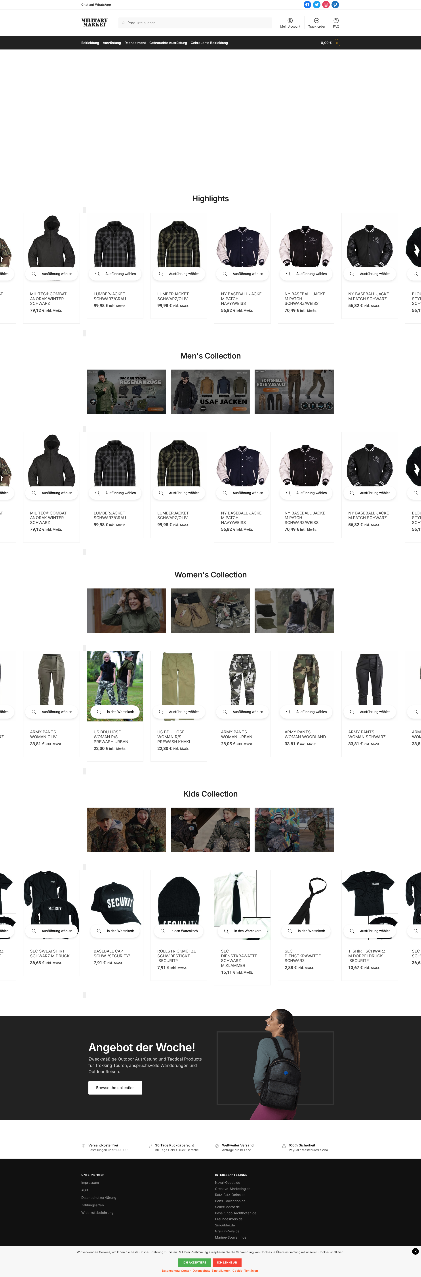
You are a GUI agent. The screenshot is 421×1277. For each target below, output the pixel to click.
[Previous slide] (84, 210)
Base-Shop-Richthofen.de (235, 1213)
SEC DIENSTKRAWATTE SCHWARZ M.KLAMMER (239, 958)
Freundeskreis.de (229, 1219)
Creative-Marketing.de (233, 1189)
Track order (316, 26)
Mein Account (290, 26)
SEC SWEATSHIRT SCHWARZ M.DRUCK (50, 953)
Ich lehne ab (227, 1262)
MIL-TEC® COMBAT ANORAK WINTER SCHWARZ (48, 518)
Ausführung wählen (57, 274)
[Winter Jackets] (294, 610)
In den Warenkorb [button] (120, 712)
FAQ (336, 26)
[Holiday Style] (210, 610)
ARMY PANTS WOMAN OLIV (43, 734)
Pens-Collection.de (230, 1201)
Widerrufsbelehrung (97, 1213)
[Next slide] (84, 333)
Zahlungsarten (92, 1205)
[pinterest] (335, 4)
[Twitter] (316, 4)
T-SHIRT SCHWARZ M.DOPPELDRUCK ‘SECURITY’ (366, 956)
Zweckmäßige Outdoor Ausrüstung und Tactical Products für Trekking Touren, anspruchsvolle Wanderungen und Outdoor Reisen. (145, 1065)
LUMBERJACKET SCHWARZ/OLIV (173, 515)
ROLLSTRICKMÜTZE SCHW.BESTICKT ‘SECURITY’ (176, 956)
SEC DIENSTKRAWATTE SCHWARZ (303, 956)
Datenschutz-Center (176, 1270)
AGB (84, 1190)
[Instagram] (326, 4)
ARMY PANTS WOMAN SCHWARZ (367, 734)
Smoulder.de (225, 1225)
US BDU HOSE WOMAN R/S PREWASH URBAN (111, 737)
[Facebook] (307, 4)
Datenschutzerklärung (98, 1197)
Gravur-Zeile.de (227, 1231)
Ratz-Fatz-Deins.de (230, 1195)
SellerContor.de (227, 1207)
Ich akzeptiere (194, 1262)
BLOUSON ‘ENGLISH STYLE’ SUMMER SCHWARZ (240, 299)
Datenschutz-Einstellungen (212, 1270)
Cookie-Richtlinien (245, 1270)
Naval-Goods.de (227, 1182)
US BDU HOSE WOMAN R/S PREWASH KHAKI (173, 737)
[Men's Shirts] (126, 610)
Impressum (90, 1182)
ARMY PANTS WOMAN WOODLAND (305, 734)
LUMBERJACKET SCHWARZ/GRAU (110, 515)
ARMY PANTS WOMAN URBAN (236, 734)
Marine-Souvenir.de (230, 1237)
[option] (51, 268)
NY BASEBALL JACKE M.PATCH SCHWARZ (177, 296)
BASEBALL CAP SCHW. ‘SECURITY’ (112, 953)
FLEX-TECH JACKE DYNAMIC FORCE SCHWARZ (302, 285)
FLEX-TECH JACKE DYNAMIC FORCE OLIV (366, 285)
